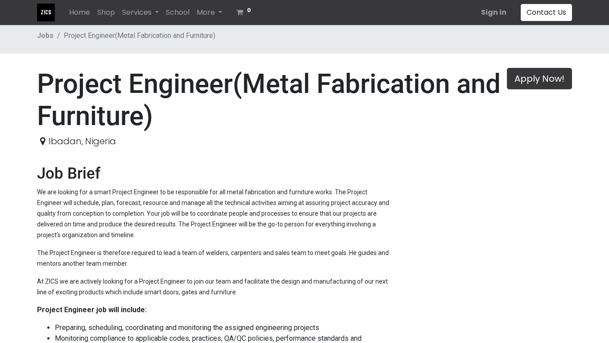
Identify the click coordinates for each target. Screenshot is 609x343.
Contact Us (546, 12)
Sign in (493, 12)
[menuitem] (80, 12)
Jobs (45, 35)
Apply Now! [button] (539, 78)
